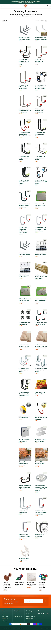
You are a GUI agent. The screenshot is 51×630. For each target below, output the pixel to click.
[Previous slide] (20, 30)
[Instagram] (41, 614)
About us (16, 613)
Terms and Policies (45, 628)
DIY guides (5, 621)
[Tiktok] (45, 614)
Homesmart (8, 628)
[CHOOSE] (29, 34)
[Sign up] (45, 601)
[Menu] (1, 5)
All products (5, 616)
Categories (5, 618)
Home (3, 613)
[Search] (4, 5)
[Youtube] (43, 614)
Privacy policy (29, 618)
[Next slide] (30, 30)
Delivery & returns (30, 616)
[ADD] (29, 82)
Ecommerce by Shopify (20, 628)
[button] (42, 20)
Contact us (28, 613)
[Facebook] (39, 614)
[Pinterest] (48, 614)
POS (12, 628)
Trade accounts (18, 616)
